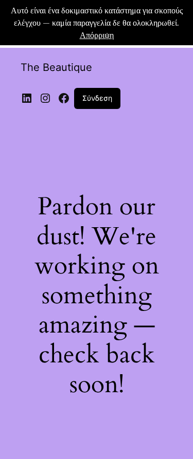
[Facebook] (64, 98)
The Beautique (56, 67)
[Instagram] (45, 98)
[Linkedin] (27, 98)
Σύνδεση (97, 98)
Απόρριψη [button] (97, 34)
